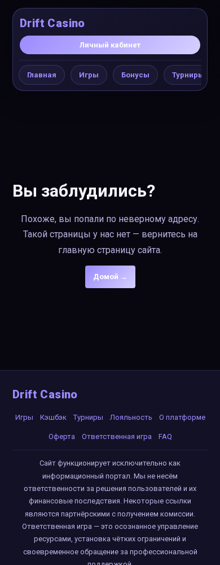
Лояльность (131, 417)
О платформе (182, 417)
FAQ (165, 436)
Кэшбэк (53, 417)
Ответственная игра (117, 436)
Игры (89, 75)
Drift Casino (52, 23)
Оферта (62, 436)
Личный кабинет (110, 45)
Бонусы (135, 75)
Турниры (188, 75)
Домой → (110, 276)
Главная (41, 75)
